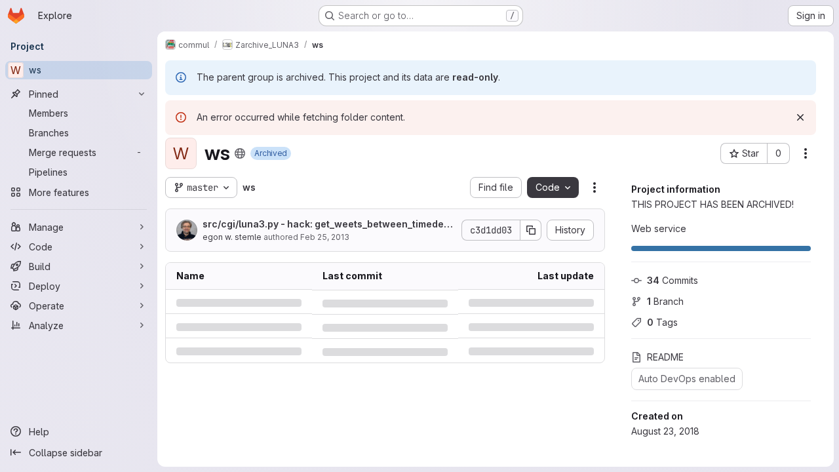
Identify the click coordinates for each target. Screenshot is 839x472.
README (665, 357)
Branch (665, 301)
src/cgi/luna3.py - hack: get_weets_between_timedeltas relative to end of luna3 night (326, 224)
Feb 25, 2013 (324, 237)
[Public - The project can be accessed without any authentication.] (240, 153)
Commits (672, 280)
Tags (662, 322)
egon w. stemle (232, 237)
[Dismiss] (800, 117)
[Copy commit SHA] (530, 230)
